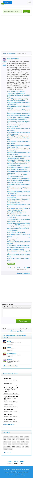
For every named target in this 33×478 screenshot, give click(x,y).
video (27, 441)
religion (9, 439)
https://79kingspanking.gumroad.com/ (18, 178)
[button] (4, 307)
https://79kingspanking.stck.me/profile (19, 162)
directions (22, 439)
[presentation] (4, 307)
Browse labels (25, 469)
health (21, 436)
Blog (23, 475)
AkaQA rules (8, 472)
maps (9, 444)
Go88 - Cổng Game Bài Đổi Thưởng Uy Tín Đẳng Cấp (11, 389)
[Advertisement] (16, 35)
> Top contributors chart (10, 366)
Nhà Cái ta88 (8, 414)
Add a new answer (7, 304)
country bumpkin (11, 353)
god (13, 439)
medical (5, 449)
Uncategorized (11, 53)
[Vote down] (12, 267)
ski (4, 446)
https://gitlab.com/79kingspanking (16, 119)
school (10, 449)
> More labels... (7, 453)
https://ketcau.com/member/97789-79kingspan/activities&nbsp (17, 176)
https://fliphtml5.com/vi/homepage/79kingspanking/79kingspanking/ (18, 181)
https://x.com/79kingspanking (16, 93)
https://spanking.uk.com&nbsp (16, 91)
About (13, 472)
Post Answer (23, 321)
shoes (5, 444)
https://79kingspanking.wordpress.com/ (18, 121)
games (11, 436)
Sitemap (19, 475)
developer (6, 436)
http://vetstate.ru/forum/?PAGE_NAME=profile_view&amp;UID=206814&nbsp (18, 215)
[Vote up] (9, 267)
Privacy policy (12, 475)
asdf (5, 439)
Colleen (9, 347)
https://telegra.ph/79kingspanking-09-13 (18, 167)
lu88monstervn (8, 405)
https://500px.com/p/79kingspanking (17, 99)
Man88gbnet (8, 383)
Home (4, 53)
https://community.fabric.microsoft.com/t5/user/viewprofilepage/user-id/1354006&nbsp (18, 124)
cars (18, 441)
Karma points (19, 472)
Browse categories (16, 469)
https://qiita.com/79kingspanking (16, 232)
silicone (5, 441)
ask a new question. (16, 331)
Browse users (7, 469)
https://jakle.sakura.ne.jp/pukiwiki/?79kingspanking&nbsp (17, 164)
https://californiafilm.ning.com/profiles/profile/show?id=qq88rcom (18, 220)
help (10, 441)
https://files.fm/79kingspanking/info (17, 169)
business (21, 444)
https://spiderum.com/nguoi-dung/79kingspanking (15, 202)
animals (16, 436)
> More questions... (9, 424)
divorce (8, 446)
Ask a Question (26, 11)
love (17, 439)
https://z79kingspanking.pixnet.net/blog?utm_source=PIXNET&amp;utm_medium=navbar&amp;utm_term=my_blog (18, 225)
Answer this (11, 263)
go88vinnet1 (8, 378)
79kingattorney (8, 409)
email (26, 444)
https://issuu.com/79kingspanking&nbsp (18, 160)
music (14, 441)
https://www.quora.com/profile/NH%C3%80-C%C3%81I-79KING (18, 209)
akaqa (13, 446)
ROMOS (9, 341)
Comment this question (23, 273)
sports (27, 446)
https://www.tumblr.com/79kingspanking (18, 113)
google (22, 441)
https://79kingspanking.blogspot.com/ (18, 136)
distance (19, 446)
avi (23, 446)
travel (27, 439)
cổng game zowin (9, 419)
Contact (26, 472)
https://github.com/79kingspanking (19, 117)
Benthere (9, 359)
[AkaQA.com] (6, 2)
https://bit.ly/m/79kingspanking (16, 100)
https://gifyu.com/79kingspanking (16, 212)
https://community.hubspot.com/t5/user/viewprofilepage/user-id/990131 (18, 157)
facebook (27, 436)
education (15, 444)
